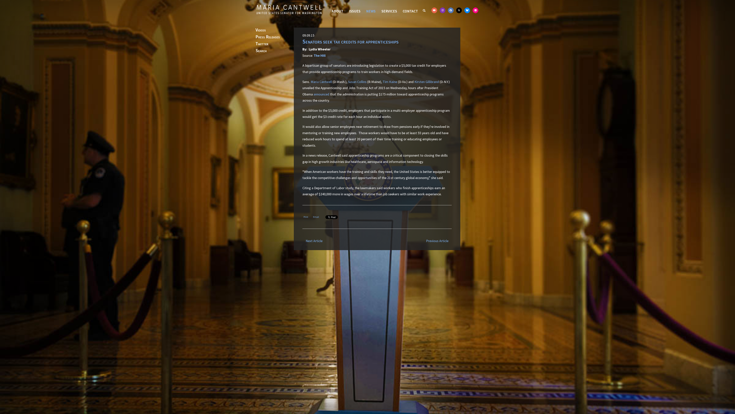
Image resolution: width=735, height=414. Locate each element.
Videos (261, 30)
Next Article (314, 241)
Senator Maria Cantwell (289, 9)
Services (389, 11)
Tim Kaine (390, 82)
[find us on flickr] (475, 10)
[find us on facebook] (451, 10)
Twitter (262, 43)
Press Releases (268, 36)
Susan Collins (357, 82)
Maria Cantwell (321, 82)
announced (321, 94)
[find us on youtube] (434, 10)
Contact (410, 11)
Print (306, 216)
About (337, 11)
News (371, 11)
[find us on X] (459, 10)
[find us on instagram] (442, 10)
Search (261, 50)
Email (316, 216)
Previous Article (437, 241)
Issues (354, 11)
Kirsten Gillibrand (426, 82)
